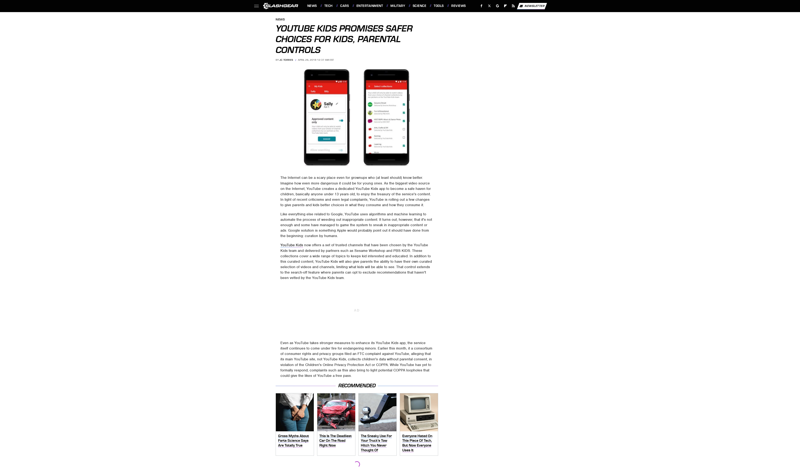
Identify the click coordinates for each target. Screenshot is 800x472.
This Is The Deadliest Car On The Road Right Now (335, 440)
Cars (344, 6)
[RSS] (513, 6)
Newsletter (534, 5)
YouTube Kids (291, 245)
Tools (439, 6)
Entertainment (369, 6)
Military (397, 6)
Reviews (458, 6)
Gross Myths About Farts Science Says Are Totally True (293, 440)
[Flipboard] (505, 6)
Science (419, 6)
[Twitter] (489, 6)
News (312, 6)
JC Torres (286, 59)
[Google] (497, 6)
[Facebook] (482, 6)
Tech (328, 6)
